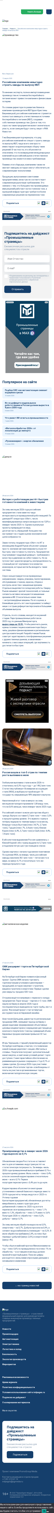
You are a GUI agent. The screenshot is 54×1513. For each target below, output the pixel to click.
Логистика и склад (11, 1349)
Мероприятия (9, 1364)
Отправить (18, 289)
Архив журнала (9, 1382)
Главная (5, 28)
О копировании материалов (16, 1402)
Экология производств (14, 1359)
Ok (44, 1511)
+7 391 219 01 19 (10, 1479)
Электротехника (10, 1344)
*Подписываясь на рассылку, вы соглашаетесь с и (29, 279)
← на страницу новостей (27, 1285)
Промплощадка (10, 1334)
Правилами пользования (19, 278)
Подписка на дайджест (14, 1397)
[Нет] (48, 1511)
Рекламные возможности (15, 1377)
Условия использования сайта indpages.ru (23, 1392)
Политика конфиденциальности (18, 1387)
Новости (13, 28)
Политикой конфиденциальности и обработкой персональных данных (25, 280)
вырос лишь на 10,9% (12, 624)
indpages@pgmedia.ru (12, 1481)
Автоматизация (10, 1339)
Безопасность (9, 1354)
